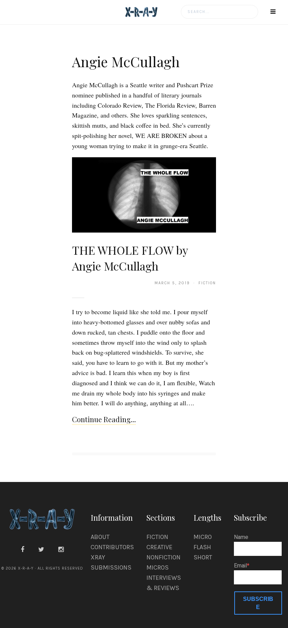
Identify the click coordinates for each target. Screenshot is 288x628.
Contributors (112, 547)
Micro (203, 537)
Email (240, 566)
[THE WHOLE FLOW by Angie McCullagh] (144, 194)
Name (241, 537)
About (100, 537)
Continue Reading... (104, 419)
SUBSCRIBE (258, 603)
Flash (202, 547)
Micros (157, 567)
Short (203, 557)
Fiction (157, 537)
